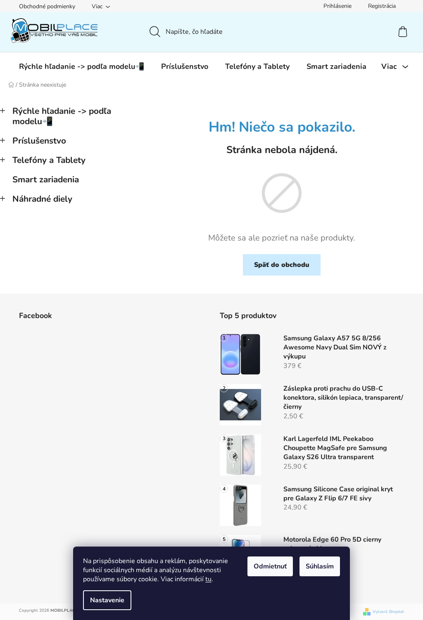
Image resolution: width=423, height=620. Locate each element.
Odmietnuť (270, 566)
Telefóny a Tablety (49, 160)
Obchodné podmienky (47, 6)
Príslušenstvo (39, 140)
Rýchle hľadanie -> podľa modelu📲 (61, 116)
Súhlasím (320, 566)
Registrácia (382, 6)
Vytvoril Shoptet (388, 612)
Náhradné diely (42, 199)
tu (208, 579)
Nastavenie (107, 600)
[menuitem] (81, 66)
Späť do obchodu (281, 264)
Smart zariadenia (45, 179)
